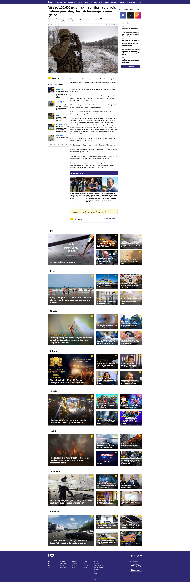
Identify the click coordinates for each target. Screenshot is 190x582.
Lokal (73, 567)
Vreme (85, 567)
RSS (95, 571)
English (52, 455)
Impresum (96, 563)
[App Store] (136, 570)
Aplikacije (96, 569)
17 (53, 102)
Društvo (123, 258)
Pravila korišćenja (99, 565)
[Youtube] (141, 556)
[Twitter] (130, 15)
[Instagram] (138, 15)
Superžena (63, 567)
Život (49, 567)
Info (49, 561)
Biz (49, 565)
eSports (74, 561)
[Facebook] (123, 15)
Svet (122, 239)
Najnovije (59, 2)
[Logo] (50, 2)
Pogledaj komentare (109, 218)
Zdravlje (62, 561)
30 (53, 135)
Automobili (75, 565)
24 (53, 114)
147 (53, 88)
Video (85, 561)
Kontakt (96, 573)
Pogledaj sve (130, 66)
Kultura (62, 565)
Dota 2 (52, 417)
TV (84, 563)
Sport (49, 563)
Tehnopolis (75, 563)
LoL (98, 401)
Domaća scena (125, 401)
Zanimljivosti (101, 538)
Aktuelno (123, 281)
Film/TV (99, 361)
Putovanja (63, 563)
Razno (51, 260)
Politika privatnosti (99, 567)
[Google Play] (136, 565)
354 (53, 124)
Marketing (96, 561)
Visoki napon (124, 522)
